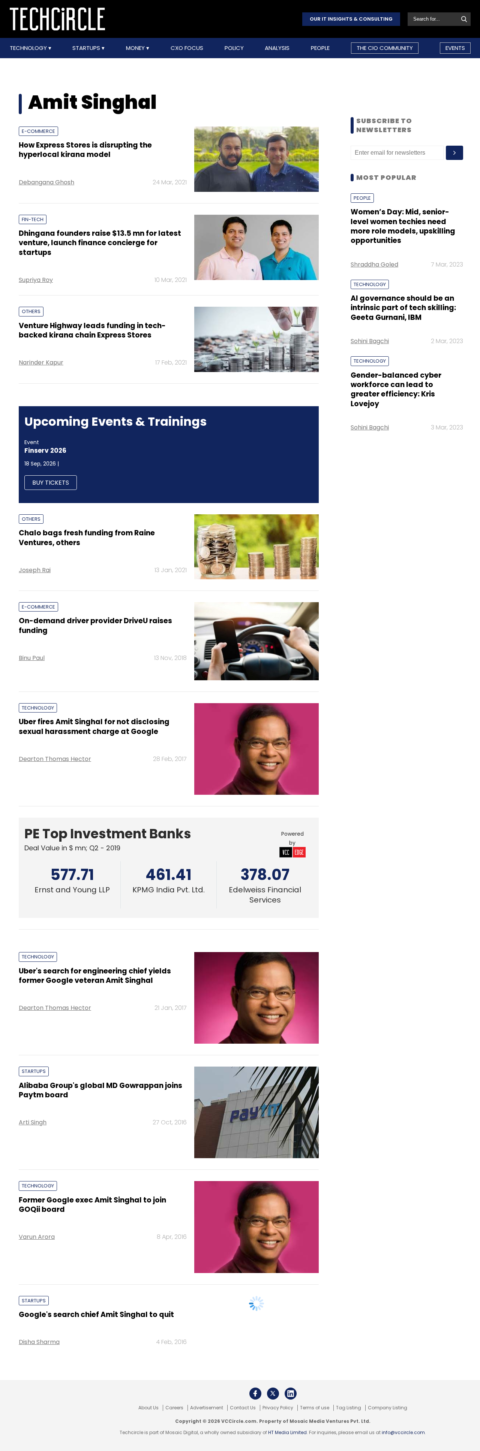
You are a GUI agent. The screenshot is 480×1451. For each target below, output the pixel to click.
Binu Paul (32, 658)
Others (31, 311)
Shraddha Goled (374, 264)
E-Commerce (38, 131)
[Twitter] (273, 1394)
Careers (174, 1408)
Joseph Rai (35, 570)
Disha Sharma (39, 1342)
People (320, 48)
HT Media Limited (287, 1432)
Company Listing (387, 1408)
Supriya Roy (36, 280)
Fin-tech (33, 219)
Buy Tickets (50, 482)
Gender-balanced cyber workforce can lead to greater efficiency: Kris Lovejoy (396, 389)
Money (136, 48)
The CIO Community (385, 48)
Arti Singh (32, 1122)
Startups (87, 48)
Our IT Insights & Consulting (351, 19)
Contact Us (243, 1408)
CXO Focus (187, 48)
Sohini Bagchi (370, 341)
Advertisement (206, 1408)
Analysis (277, 48)
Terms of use (314, 1408)
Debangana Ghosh (46, 182)
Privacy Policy (277, 1408)
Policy (234, 48)
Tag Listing (348, 1408)
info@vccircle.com (403, 1432)
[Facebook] (255, 1394)
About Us (148, 1408)
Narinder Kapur (41, 362)
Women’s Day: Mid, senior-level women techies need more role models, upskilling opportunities (403, 226)
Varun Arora (37, 1237)
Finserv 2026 (45, 450)
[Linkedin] (291, 1394)
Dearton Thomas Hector (55, 759)
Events (455, 48)
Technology (29, 48)
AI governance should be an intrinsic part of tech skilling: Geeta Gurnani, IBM (403, 307)
